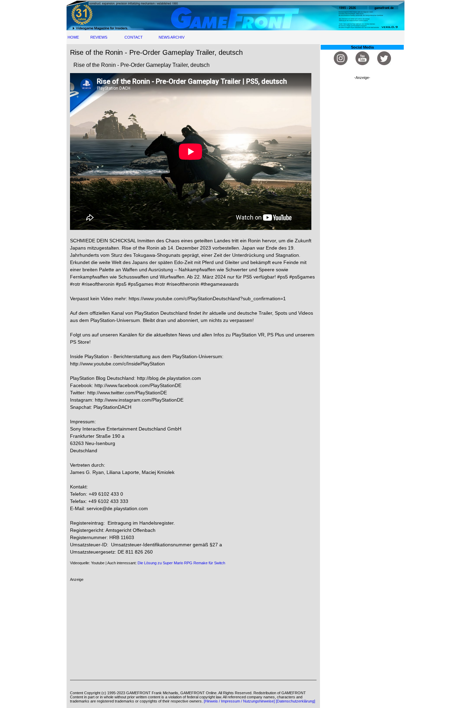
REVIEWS (98, 37)
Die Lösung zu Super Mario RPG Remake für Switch (181, 563)
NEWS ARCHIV (171, 37)
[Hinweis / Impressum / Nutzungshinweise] (239, 701)
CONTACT (133, 37)
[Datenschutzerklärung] (295, 701)
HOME (73, 37)
